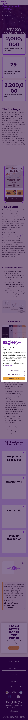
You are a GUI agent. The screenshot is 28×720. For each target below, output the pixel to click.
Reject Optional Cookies (14, 374)
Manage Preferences (14, 370)
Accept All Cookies (14, 378)
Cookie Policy (9, 365)
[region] (14, 360)
